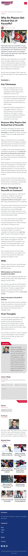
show (9, 79)
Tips (2, 532)
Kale (6, 27)
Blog (6, 11)
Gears (2, 530)
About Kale (5, 343)
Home (2, 11)
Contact (3, 541)
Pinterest (7, 546)
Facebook (2, 546)
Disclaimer (23, 551)
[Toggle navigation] (25, 3)
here (25, 436)
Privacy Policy (14, 553)
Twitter (4, 546)
